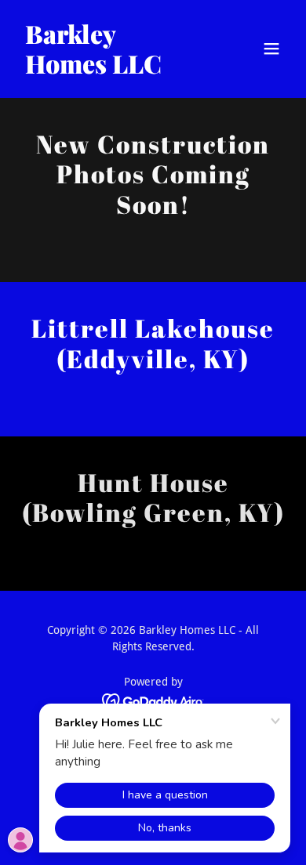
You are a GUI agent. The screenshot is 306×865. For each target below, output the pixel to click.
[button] (271, 48)
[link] (112, 69)
